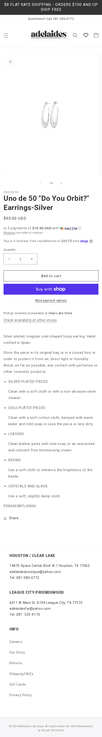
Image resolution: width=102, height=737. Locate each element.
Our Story (17, 652)
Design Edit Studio (53, 730)
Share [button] (14, 518)
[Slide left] (40, 183)
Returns (15, 663)
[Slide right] (61, 183)
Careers (15, 642)
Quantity (9, 249)
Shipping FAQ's (21, 674)
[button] (6, 35)
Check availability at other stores (30, 320)
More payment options (51, 300)
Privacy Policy (20, 695)
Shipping (9, 232)
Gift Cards (17, 684)
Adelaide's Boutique (31, 726)
